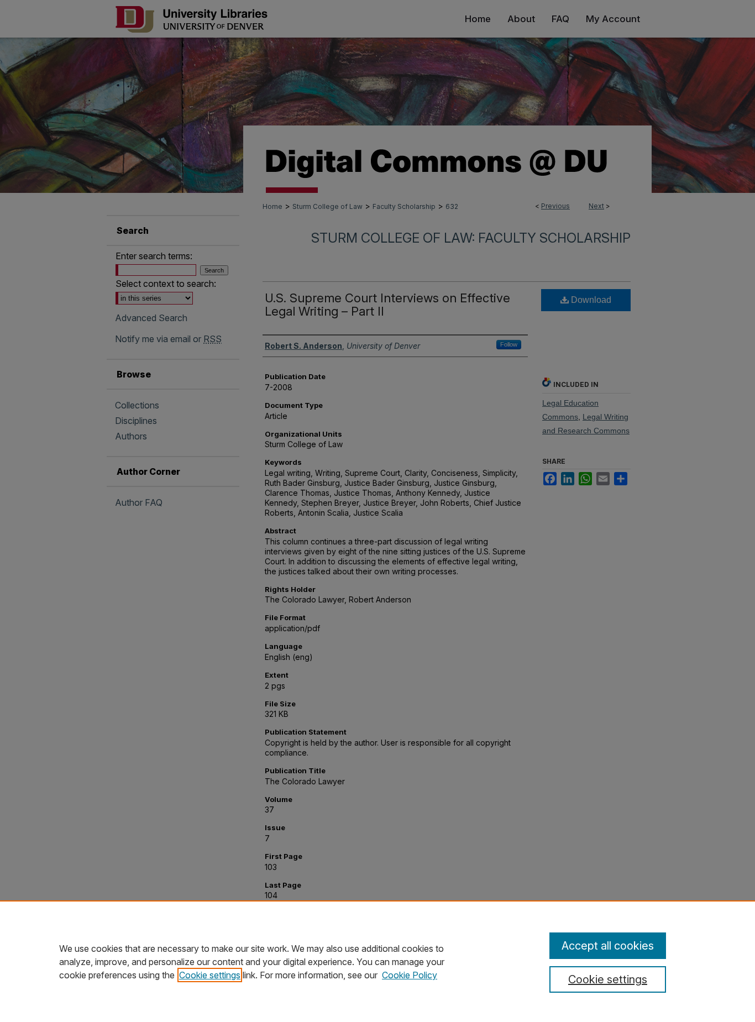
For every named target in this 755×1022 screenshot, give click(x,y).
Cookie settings (209, 975)
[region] (377, 961)
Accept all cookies (608, 945)
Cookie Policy (409, 975)
